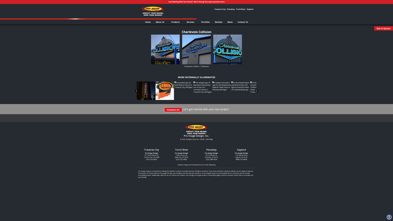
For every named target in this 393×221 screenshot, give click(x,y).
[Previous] (136, 90)
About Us (160, 22)
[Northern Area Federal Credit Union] (221, 86)
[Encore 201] (146, 90)
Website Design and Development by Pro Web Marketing (196, 165)
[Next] (256, 90)
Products (175, 22)
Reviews (218, 22)
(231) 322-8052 (151, 159)
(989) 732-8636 (241, 159)
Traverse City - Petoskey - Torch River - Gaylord (233, 9)
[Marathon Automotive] (202, 87)
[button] (389, 217)
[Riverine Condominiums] (240, 86)
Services (191, 22)
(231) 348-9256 (211, 159)
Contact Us (243, 22)
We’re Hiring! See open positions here (209, 2)
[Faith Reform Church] (183, 85)
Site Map (209, 139)
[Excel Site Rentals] (165, 90)
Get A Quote (383, 28)
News (230, 22)
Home (148, 22)
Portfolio (205, 22)
